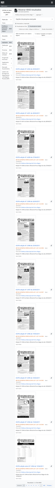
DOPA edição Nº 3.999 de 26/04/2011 (28, 201)
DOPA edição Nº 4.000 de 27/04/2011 (28, 157)
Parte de (5, 20)
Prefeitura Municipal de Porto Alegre (7, 28)
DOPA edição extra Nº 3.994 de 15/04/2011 (30, 466)
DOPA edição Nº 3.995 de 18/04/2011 (28, 378)
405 (44, 485)
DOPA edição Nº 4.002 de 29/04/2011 (28, 69)
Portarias (7, 50)
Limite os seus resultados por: (7, 12)
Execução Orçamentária (7, 68)
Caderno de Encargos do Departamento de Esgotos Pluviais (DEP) (7, 75)
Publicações (7, 46)
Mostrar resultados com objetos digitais (44, 34)
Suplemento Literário (7, 63)
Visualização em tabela (35, 26)
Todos (3, 23)
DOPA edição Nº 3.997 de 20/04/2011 (28, 290)
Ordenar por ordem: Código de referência (29, 29)
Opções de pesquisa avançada (26, 19)
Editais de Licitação (7, 54)
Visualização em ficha (22, 26)
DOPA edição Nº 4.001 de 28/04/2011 (28, 113)
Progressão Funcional (7, 58)
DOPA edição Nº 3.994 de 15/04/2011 (28, 422)
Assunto (5, 36)
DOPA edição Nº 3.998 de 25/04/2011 (28, 245)
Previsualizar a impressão (23, 23)
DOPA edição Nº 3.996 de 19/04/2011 (28, 334)
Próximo (49, 485)
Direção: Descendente (47, 29)
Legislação (7, 43)
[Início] (3, 2)
